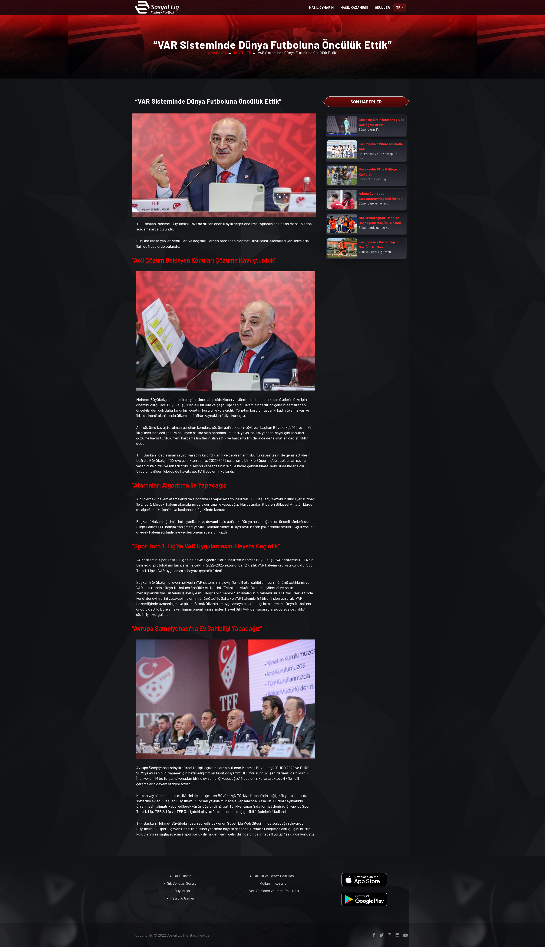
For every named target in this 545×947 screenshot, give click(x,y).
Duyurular (182, 890)
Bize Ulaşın (182, 875)
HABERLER (241, 52)
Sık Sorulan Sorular (182, 883)
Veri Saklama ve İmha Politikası (274, 890)
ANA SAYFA (217, 52)
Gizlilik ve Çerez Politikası (274, 875)
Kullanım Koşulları (274, 883)
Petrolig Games (182, 898)
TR (398, 7)
